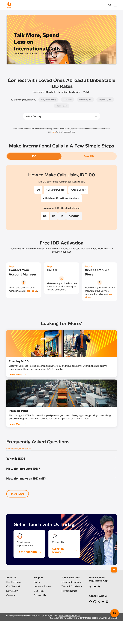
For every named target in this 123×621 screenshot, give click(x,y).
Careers (10, 595)
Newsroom (12, 590)
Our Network (13, 586)
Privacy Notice (69, 590)
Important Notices (71, 582)
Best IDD (89, 156)
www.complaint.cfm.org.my (69, 616)
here (54, 132)
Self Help (39, 590)
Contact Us (40, 595)
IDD (34, 156)
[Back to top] (114, 569)
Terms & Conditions (72, 586)
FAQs (37, 582)
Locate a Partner (43, 586)
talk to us (32, 290)
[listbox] (61, 116)
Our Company (13, 582)
